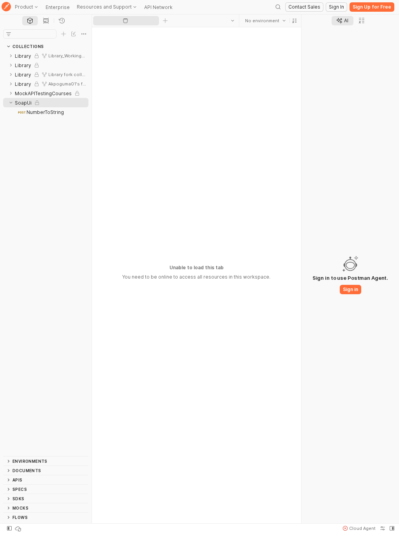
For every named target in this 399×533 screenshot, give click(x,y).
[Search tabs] (232, 20)
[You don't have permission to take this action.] (165, 20)
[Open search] (278, 7)
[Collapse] (11, 102)
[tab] (30, 20)
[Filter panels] (8, 34)
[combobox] (265, 20)
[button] (294, 20)
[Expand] (11, 56)
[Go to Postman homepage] (6, 7)
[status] (18, 528)
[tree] (45, 253)
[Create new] (63, 34)
